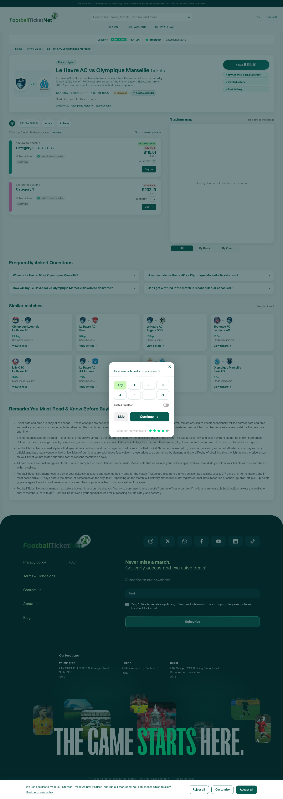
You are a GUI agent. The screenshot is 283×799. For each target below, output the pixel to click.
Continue (147, 417)
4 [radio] (120, 395)
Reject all (199, 789)
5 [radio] (134, 395)
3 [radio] (163, 385)
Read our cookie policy (39, 792)
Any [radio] (120, 385)
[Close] (169, 366)
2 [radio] (148, 385)
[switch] (166, 405)
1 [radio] (134, 385)
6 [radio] (148, 395)
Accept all (246, 789)
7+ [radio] (162, 395)
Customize (222, 789)
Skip (121, 417)
